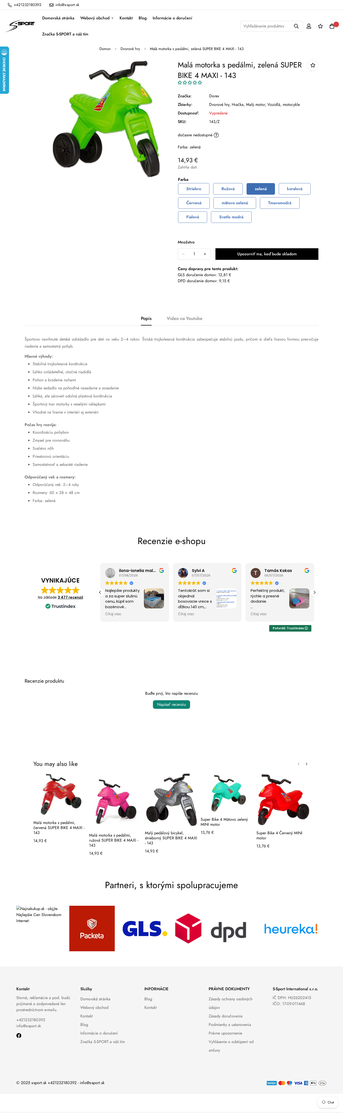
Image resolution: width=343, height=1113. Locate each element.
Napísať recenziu (171, 704)
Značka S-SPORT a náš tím (65, 34)
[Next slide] (307, 764)
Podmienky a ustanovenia (230, 1024)
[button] (190, 83)
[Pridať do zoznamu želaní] (312, 65)
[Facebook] (18, 1035)
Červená (193, 203)
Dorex (214, 96)
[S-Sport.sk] (19, 26)
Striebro (193, 189)
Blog (143, 18)
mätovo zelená (235, 203)
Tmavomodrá (279, 203)
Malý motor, (256, 104)
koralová (294, 189)
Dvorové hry (130, 49)
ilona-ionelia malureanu (143, 570)
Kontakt (126, 18)
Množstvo (186, 242)
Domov (105, 49)
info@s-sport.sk (28, 1026)
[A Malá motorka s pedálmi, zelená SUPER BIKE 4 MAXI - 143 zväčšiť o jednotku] (205, 254)
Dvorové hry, (220, 104)
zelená (261, 189)
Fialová (192, 217)
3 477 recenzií (70, 597)
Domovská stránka (58, 18)
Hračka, (238, 104)
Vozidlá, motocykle (283, 104)
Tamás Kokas (278, 570)
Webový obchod (94, 18)
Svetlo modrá (231, 217)
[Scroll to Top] (333, 1085)
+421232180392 (30, 1020)
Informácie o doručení (172, 18)
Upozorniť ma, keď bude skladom (267, 254)
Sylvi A (198, 570)
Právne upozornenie (225, 1033)
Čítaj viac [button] (113, 614)
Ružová (228, 189)
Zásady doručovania (226, 1016)
